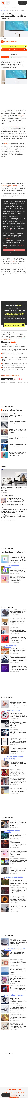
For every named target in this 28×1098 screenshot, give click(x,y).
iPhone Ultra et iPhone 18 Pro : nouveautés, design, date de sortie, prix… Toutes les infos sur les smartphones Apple (14, 369)
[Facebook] (14, 1092)
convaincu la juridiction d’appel (9, 185)
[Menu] (8, 3)
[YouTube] (5, 1092)
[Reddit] (16, 1092)
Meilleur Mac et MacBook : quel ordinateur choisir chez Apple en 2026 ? (18, 861)
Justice (20, 382)
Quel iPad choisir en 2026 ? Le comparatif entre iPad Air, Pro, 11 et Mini (18, 732)
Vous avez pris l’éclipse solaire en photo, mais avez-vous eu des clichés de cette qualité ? (18, 899)
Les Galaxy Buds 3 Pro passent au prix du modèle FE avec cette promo (18, 724)
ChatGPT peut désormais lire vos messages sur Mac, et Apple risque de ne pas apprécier (13, 345)
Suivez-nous (5, 57)
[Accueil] (3, 3)
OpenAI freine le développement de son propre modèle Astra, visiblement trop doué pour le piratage (18, 1000)
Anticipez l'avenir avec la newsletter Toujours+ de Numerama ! (15, 415)
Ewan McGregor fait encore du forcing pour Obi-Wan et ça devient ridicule (18, 870)
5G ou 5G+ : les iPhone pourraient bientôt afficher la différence (18, 971)
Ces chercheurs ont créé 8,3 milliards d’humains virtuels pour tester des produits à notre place (18, 1026)
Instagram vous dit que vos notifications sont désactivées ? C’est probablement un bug (17, 579)
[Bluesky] (21, 1092)
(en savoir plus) (7, 230)
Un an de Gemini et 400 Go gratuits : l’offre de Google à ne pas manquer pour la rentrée (18, 559)
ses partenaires (7, 238)
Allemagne (5, 382)
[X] (9, 1092)
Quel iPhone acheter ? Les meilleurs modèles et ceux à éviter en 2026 (17, 953)
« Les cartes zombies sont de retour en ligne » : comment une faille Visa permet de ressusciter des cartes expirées (18, 621)
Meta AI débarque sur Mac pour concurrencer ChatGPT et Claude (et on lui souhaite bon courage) (18, 570)
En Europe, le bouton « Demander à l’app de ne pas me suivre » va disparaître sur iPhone (14, 364)
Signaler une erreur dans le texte (10, 375)
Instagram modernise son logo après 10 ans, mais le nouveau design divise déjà (18, 853)
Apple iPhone (20, 10)
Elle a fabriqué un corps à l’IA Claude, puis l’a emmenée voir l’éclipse (18, 824)
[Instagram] (12, 1092)
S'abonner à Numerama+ (13, 325)
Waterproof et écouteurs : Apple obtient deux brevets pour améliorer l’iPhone (17, 454)
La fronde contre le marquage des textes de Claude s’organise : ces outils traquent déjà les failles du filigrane (18, 704)
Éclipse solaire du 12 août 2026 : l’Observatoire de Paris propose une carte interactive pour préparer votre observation (14, 511)
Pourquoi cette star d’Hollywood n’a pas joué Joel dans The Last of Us (18, 844)
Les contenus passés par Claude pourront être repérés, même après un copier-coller (18, 962)
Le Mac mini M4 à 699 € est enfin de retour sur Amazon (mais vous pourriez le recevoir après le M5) (14, 359)
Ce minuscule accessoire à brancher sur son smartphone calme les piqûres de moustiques (18, 763)
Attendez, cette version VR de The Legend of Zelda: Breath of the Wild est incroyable (18, 1017)
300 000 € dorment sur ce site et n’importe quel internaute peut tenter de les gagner (18, 650)
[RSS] (19, 1092)
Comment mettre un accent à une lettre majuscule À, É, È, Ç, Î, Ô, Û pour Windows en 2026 (13, 506)
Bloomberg (7, 143)
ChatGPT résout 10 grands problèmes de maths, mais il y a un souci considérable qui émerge (17, 500)
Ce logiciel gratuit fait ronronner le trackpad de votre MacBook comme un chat (18, 790)
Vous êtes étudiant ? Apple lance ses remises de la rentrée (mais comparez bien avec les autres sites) (18, 882)
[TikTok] (7, 1092)
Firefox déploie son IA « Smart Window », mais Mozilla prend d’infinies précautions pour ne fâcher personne (18, 668)
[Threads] (23, 1092)
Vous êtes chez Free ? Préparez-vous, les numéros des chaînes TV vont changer (18, 942)
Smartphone (10, 10)
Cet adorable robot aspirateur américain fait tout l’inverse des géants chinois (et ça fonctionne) (18, 750)
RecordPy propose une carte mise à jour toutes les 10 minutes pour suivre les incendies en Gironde (14, 516)
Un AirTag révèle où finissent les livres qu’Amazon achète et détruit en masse (12, 354)
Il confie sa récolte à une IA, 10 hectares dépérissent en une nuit (18, 908)
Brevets (13, 382)
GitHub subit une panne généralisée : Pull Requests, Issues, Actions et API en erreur (18, 715)
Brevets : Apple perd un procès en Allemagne (17, 422)
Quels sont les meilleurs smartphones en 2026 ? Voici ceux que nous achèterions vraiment (18, 988)
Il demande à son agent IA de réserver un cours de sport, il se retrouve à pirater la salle (18, 1009)
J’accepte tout (15, 250)
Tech (4, 10)
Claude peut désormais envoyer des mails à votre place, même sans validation (18, 630)
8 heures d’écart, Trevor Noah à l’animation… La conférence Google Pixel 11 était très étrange (18, 890)
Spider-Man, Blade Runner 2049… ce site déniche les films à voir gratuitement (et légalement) (17, 772)
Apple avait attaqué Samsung (13, 127)
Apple (13, 342)
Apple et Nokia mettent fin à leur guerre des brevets (18, 445)
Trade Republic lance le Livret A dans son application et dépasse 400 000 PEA (18, 612)
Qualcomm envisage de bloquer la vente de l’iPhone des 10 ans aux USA (17, 431)
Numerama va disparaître (8, 520)
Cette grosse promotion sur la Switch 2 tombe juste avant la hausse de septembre (18, 639)
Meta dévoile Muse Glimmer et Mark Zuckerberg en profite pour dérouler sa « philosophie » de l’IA (18, 980)
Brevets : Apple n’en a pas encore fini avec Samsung (18, 437)
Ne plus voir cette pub (7, 406)
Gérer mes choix (14, 253)
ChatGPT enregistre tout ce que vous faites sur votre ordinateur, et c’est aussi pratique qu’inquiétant (18, 835)
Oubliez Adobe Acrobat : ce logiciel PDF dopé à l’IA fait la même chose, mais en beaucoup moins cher (14, 489)
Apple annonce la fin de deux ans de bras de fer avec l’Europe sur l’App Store (14, 350)
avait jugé (12, 261)
